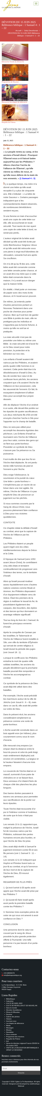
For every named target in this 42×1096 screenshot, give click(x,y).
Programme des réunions (15, 1037)
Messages (9, 1028)
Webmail (21, 1086)
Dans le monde (11, 1008)
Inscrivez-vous (11, 1021)
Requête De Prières (13, 1039)
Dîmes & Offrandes (13, 1012)
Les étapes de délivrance (15, 1023)
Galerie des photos (13, 1017)
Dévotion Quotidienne (14, 1010)
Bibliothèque (10, 999)
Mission (9, 1030)
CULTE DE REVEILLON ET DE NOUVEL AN (21, 1005)
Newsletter (10, 1032)
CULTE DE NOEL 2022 (14, 1003)
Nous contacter (11, 1034)
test (7, 1041)
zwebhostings (34, 1084)
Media (8, 1025)
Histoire (9, 1019)
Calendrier (10, 1001)
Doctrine (9, 1014)
